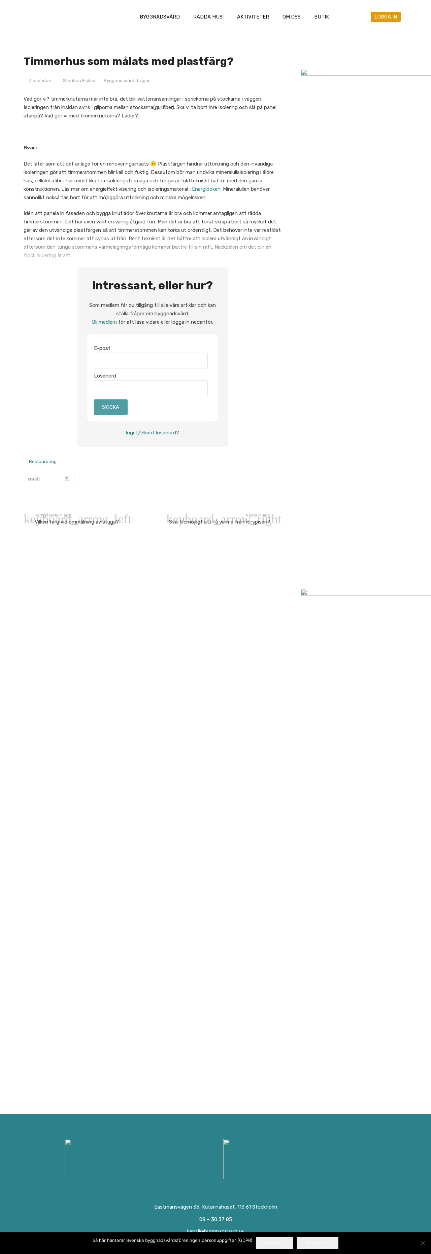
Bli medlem (104, 322)
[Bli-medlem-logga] (295, 1159)
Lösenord (105, 376)
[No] (422, 1243)
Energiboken (206, 189)
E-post (102, 348)
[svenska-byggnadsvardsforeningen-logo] (51, 17)
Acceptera (275, 1242)
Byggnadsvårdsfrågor (127, 80)
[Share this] (51, 479)
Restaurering (43, 461)
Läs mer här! (317, 1242)
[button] (185, 17)
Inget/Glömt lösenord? (152, 433)
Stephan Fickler (79, 80)
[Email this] (34, 479)
